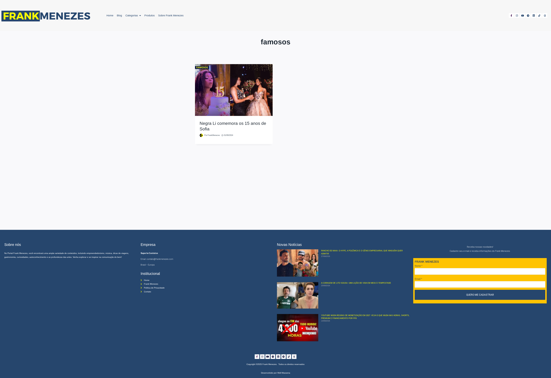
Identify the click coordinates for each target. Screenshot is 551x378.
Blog (119, 15)
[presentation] (234, 90)
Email (418, 279)
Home (109, 15)
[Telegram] (528, 15)
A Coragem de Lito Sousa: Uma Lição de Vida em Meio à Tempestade (356, 283)
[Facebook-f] (511, 15)
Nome (418, 266)
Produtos (149, 15)
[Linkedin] (533, 15)
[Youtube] (522, 15)
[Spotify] (283, 356)
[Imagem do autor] (201, 135)
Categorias (131, 15)
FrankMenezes (214, 135)
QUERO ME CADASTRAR (480, 294)
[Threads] (544, 15)
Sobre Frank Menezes (171, 15)
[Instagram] (516, 15)
